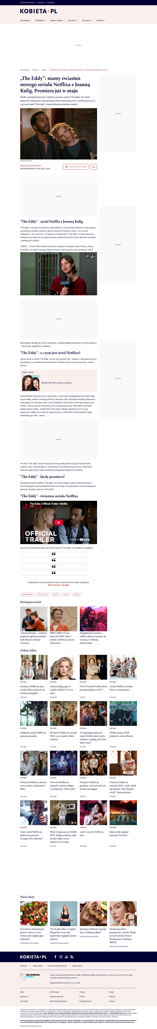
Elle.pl (22, 992)
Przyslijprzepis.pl (85, 1001)
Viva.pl (111, 992)
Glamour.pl (24, 996)
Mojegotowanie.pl (56, 996)
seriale (66, 594)
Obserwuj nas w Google (78, 167)
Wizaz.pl (112, 996)
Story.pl (112, 1001)
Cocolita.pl (24, 1001)
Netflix (55, 594)
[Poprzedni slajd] (21, 914)
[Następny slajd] (136, 914)
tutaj (39, 1026)
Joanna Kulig (42, 594)
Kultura (76, 594)
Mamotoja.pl (54, 992)
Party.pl (82, 992)
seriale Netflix (27, 594)
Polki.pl (82, 996)
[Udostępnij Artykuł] (93, 167)
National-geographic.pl (58, 1001)
